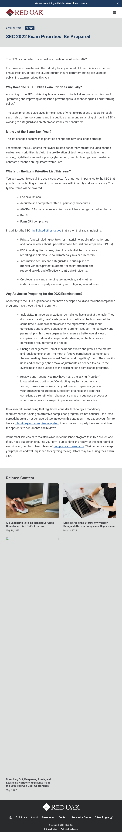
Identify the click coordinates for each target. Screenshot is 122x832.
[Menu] (114, 12)
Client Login (102, 817)
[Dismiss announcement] (117, 3)
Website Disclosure (69, 829)
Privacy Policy (50, 829)
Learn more (80, 3)
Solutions (21, 817)
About (34, 817)
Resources (48, 817)
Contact (63, 817)
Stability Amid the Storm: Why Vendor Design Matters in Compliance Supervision (89, 524)
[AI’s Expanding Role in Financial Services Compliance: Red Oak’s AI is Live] (32, 500)
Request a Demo (81, 817)
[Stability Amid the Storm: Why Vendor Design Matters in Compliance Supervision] (89, 500)
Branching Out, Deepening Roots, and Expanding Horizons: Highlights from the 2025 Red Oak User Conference (28, 783)
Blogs (29, 28)
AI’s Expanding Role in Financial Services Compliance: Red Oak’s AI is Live (30, 524)
